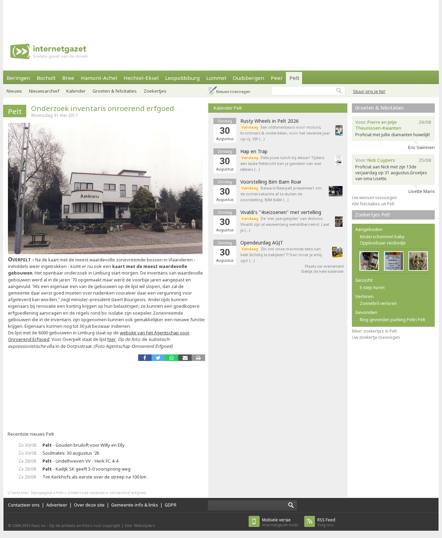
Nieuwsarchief (44, 91)
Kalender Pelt (228, 108)
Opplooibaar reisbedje (383, 243)
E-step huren (372, 287)
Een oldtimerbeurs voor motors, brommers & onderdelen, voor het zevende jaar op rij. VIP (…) (285, 132)
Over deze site (89, 505)
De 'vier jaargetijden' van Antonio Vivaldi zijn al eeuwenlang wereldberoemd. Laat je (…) (284, 224)
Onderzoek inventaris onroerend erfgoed (102, 108)
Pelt (294, 77)
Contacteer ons (24, 505)
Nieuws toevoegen (233, 91)
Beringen (18, 77)
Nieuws (14, 91)
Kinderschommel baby (382, 237)
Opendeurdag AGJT (261, 243)
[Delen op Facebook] (145, 357)
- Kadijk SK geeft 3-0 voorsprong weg (86, 469)
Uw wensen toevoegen (374, 198)
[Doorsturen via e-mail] (185, 357)
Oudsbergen (248, 77)
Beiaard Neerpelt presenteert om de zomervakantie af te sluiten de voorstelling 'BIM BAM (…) (281, 193)
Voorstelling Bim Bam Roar (270, 182)
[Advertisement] (221, 15)
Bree (68, 77)
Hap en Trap (254, 151)
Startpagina (41, 492)
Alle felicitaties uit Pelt (373, 204)
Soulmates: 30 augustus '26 (70, 453)
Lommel (216, 77)
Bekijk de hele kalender (322, 271)
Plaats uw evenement (324, 266)
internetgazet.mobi (280, 522)
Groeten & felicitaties (115, 91)
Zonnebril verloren (378, 303)
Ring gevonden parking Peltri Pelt (392, 320)
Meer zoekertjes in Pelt (374, 331)
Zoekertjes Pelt (372, 214)
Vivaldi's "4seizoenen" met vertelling (280, 212)
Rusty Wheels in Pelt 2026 (269, 121)
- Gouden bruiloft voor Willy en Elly (83, 445)
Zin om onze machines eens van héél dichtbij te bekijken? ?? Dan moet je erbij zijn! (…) (281, 254)
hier (111, 339)
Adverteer (56, 505)
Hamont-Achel (99, 77)
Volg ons (326, 522)
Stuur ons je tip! (369, 91)
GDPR (170, 505)
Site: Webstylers (140, 525)
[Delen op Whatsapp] (171, 357)
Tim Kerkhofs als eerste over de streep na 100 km (94, 477)
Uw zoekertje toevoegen (376, 337)
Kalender (76, 91)
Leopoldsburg (182, 77)
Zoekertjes (155, 91)
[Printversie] (198, 357)
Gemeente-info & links (134, 505)
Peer (277, 77)
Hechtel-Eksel (141, 77)
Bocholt (46, 77)
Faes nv (38, 525)
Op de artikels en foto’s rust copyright (84, 525)
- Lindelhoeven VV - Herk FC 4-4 (80, 461)
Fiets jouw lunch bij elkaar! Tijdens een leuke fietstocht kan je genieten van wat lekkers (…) (282, 163)
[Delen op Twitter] (158, 357)
